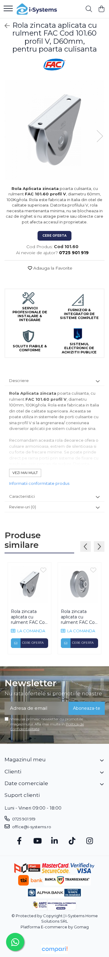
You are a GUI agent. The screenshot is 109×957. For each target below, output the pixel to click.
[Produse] (8, 9)
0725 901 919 (23, 818)
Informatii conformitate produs (39, 483)
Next (99, 136)
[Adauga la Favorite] (43, 570)
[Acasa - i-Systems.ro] (37, 9)
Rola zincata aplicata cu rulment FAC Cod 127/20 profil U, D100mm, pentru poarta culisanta (29, 617)
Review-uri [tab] (22, 506)
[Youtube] (37, 841)
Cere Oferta (54, 236)
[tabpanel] (54, 130)
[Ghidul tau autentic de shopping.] (54, 949)
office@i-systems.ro (31, 826)
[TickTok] (72, 841)
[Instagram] (89, 841)
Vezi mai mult (25, 473)
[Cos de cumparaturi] (101, 9)
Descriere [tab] (19, 380)
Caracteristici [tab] (22, 496)
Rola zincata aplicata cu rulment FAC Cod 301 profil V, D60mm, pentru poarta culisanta (79, 617)
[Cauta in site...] (89, 9)
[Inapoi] (4, 26)
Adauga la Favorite (52, 268)
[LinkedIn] (54, 841)
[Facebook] (19, 841)
